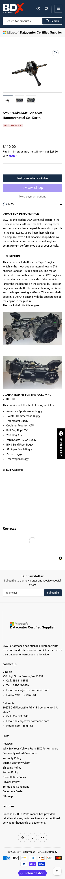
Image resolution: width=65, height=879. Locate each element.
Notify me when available (32, 178)
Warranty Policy (12, 758)
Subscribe (53, 592)
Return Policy (11, 772)
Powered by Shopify (47, 852)
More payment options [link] (32, 196)
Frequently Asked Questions (20, 753)
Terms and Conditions (16, 786)
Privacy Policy (11, 781)
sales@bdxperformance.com (32, 690)
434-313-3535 (20, 680)
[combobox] (32, 21)
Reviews (8, 743)
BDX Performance (26, 852)
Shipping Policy (12, 767)
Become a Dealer (13, 791)
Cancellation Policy (14, 777)
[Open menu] (58, 9)
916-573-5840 (20, 716)
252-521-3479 (21, 685)
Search (55, 21)
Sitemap (8, 796)
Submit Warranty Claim (16, 762)
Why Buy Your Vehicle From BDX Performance (30, 748)
